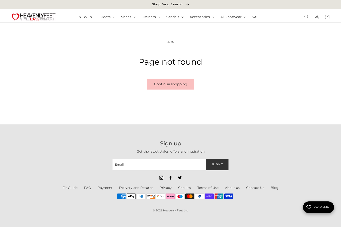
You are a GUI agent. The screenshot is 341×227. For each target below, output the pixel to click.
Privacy (166, 188)
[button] (107, 17)
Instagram (161, 177)
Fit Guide (70, 188)
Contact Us (255, 188)
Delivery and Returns (136, 188)
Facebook (170, 177)
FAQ (87, 188)
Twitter (180, 177)
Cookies (184, 188)
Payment (105, 188)
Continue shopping (170, 84)
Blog (275, 188)
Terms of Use (208, 188)
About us (232, 188)
